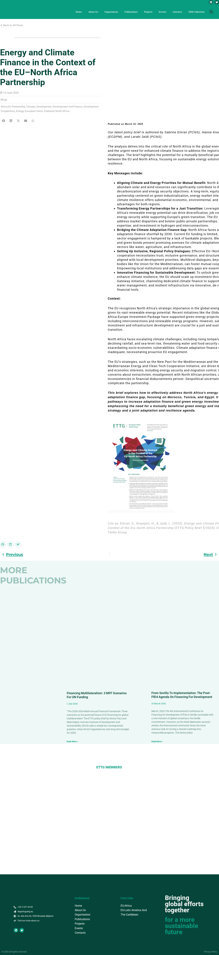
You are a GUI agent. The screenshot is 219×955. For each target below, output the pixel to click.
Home (79, 11)
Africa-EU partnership (13, 106)
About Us (93, 11)
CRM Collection (196, 11)
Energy (20, 111)
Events (162, 11)
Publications (131, 11)
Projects (148, 11)
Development (43, 106)
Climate (30, 106)
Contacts (177, 11)
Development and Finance (67, 106)
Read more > (72, 741)
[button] (211, 11)
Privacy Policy (210, 951)
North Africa (62, 111)
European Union (34, 111)
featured (49, 111)
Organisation (111, 11)
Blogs (4, 99)
